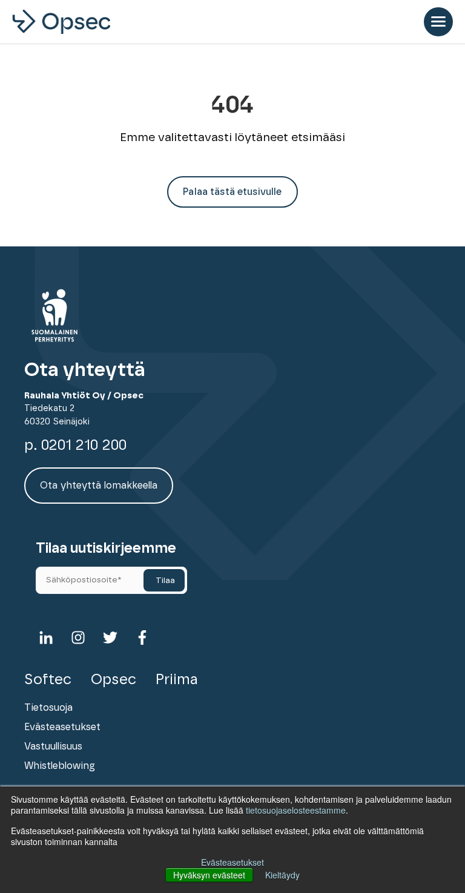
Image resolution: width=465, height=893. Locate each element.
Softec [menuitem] (47, 680)
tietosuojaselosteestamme (296, 810)
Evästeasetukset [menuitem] (62, 727)
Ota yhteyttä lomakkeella (98, 485)
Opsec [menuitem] (113, 680)
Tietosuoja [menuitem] (48, 708)
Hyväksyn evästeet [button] (209, 875)
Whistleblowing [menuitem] (59, 766)
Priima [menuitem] (177, 680)
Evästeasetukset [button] (232, 862)
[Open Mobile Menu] (438, 21)
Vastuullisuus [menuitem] (53, 746)
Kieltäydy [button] (282, 875)
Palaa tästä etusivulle (232, 192)
